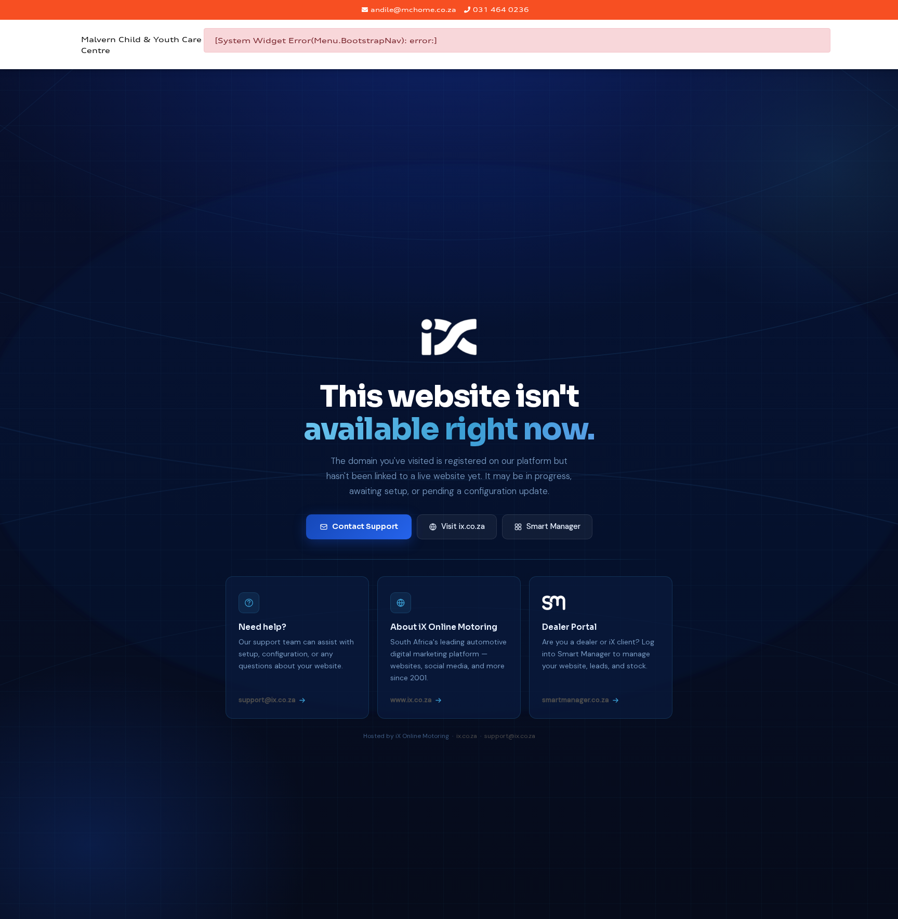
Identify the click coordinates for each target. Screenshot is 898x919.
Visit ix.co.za (463, 526)
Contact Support (365, 526)
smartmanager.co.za (575, 699)
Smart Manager (553, 526)
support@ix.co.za (267, 699)
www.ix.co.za (411, 699)
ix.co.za (466, 736)
